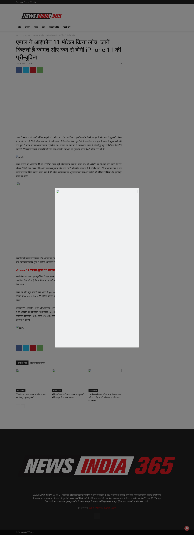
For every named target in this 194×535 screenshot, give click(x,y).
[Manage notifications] (186, 528)
